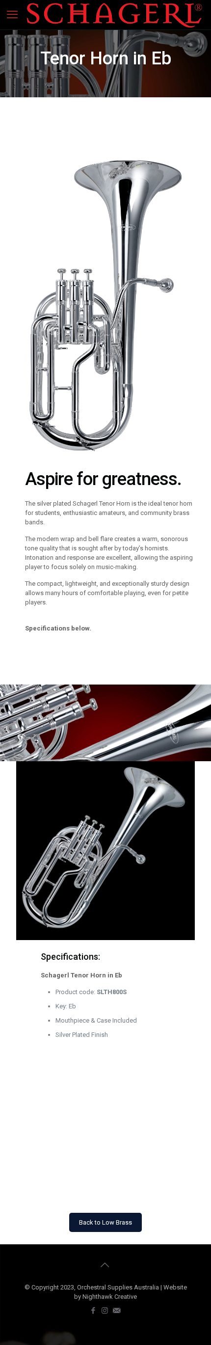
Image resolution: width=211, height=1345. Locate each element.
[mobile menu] (13, 14)
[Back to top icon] (105, 1265)
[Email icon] (117, 1310)
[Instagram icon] (105, 1310)
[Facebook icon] (93, 1310)
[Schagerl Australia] (114, 14)
